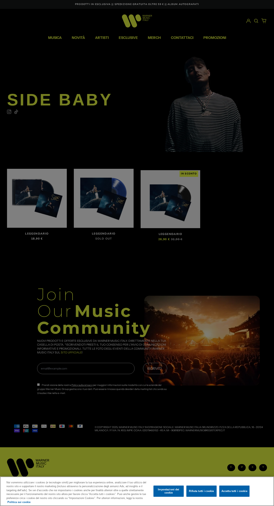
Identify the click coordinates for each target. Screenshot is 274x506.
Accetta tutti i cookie (234, 491)
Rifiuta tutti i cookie (201, 491)
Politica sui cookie (18, 501)
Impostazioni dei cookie (168, 491)
